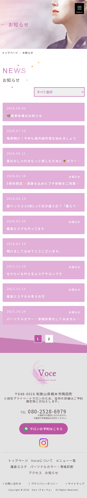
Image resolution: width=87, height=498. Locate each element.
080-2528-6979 (43, 412)
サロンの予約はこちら (46, 429)
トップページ (10, 52)
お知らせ (51, 472)
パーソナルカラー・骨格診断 (52, 466)
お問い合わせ (13, 483)
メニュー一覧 (66, 460)
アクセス (35, 472)
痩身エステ (19, 466)
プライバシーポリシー (44, 483)
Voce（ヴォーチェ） (42, 490)
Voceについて (42, 460)
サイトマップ (76, 483)
